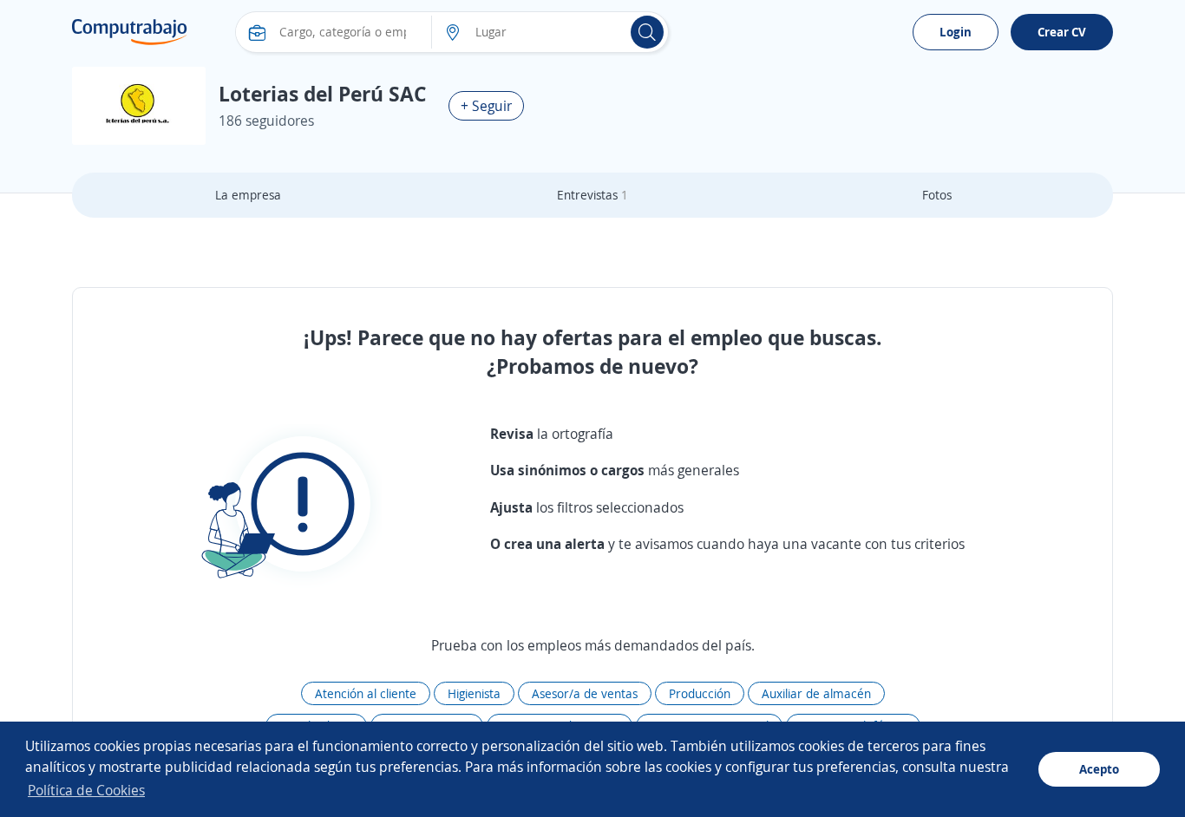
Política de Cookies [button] (86, 790)
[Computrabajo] (129, 32)
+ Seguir (486, 105)
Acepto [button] (1099, 769)
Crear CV (1062, 31)
